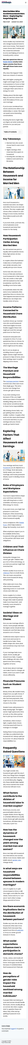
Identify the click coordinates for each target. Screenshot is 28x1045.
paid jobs (20, 930)
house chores (8, 62)
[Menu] (25, 2)
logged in (13, 1029)
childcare (6, 573)
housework (6, 468)
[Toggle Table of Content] (19, 132)
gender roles (16, 860)
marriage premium (12, 381)
